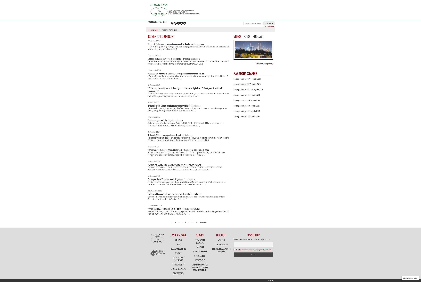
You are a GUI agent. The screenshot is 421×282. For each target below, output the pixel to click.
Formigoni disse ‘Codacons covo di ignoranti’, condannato (171, 179)
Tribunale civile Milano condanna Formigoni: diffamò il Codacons (174, 105)
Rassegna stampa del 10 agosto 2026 (247, 84)
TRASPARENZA (178, 273)
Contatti (178, 253)
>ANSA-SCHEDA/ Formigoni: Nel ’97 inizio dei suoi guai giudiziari (174, 208)
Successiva (203, 222)
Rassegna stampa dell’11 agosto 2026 (247, 79)
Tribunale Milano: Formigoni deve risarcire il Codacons (170, 135)
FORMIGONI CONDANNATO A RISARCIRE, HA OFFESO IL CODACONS (174, 164)
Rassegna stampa (245, 73)
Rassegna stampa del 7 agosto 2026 (247, 95)
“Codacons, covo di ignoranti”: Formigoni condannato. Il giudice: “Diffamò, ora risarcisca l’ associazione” (185, 89)
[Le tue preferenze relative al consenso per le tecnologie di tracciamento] (410, 278)
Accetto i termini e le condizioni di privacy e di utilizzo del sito (253, 250)
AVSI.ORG (221, 240)
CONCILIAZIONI (199, 255)
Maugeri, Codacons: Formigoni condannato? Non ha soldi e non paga (176, 44)
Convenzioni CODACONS (200, 241)
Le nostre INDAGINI (200, 251)
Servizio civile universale (178, 259)
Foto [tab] (247, 36)
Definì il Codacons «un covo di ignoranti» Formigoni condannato (174, 58)
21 (197, 222)
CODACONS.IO (200, 260)
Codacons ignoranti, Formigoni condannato (165, 120)
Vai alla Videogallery (264, 63)
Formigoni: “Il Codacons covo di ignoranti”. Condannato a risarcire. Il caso (178, 149)
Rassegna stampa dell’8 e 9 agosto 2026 (248, 89)
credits (270, 280)
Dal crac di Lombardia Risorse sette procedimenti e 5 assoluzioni (174, 194)
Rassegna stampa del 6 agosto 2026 (247, 100)
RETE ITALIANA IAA (221, 244)
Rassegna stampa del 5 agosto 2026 (247, 105)
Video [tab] (237, 36)
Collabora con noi (178, 248)
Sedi (178, 244)
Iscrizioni (200, 247)
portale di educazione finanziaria (221, 250)
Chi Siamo (178, 240)
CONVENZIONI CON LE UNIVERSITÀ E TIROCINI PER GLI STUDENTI (200, 267)
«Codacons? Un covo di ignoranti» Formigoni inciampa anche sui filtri (176, 73)
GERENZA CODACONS (178, 268)
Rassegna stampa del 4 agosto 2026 (247, 111)
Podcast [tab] (258, 36)
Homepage (153, 30)
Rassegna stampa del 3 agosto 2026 (247, 116)
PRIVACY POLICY (178, 264)
